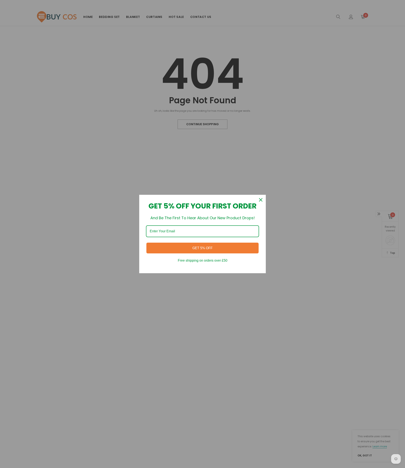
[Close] (261, 200)
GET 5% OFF (202, 248)
